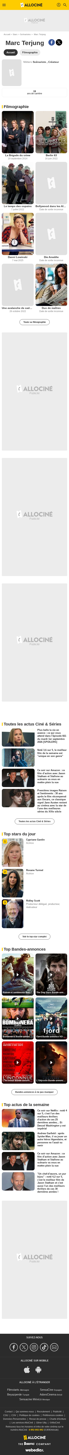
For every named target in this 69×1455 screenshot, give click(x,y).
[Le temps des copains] (18, 183)
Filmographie (16, 106)
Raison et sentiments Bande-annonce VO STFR (18, 992)
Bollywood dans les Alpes (51, 206)
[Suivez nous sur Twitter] (24, 1347)
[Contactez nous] (54, 1347)
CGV (13, 1415)
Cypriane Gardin (35, 839)
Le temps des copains (18, 206)
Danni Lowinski (17, 257)
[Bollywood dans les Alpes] (51, 183)
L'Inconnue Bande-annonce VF (18, 1080)
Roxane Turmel (34, 870)
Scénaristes (25, 34)
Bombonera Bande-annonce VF (18, 1036)
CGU (5, 1415)
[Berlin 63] (51, 132)
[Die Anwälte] (51, 234)
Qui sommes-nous (25, 1411)
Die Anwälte (51, 257)
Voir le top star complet (34, 936)
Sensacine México (30, 1399)
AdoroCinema (48, 1394)
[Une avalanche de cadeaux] (18, 285)
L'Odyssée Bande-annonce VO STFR (51, 1080)
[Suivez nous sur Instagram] (34, 1347)
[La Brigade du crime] (18, 132)
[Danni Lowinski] (18, 234)
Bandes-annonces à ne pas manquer (34, 1092)
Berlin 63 (51, 155)
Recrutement (43, 1411)
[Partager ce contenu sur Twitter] (59, 42)
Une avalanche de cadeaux (18, 308)
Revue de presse (37, 1419)
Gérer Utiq (41, 1422)
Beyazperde (14, 1394)
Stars (15, 34)
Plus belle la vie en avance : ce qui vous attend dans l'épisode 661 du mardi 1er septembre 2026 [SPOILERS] (51, 735)
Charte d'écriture (57, 1419)
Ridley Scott (33, 900)
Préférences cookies (53, 1415)
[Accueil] (31, 5)
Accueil (7, 34)
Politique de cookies (29, 1415)
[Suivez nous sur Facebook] (14, 1347)
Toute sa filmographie (34, 322)
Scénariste (40, 61)
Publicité (57, 1411)
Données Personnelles (14, 1419)
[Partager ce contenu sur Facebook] (51, 42)
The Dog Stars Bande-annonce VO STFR (51, 992)
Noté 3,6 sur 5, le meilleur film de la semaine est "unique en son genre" (52, 753)
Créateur (53, 61)
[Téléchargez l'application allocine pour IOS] (29, 1369)
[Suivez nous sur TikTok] (44, 1347)
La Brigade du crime (17, 155)
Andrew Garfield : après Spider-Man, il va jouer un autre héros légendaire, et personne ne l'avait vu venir (52, 1139)
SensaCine (46, 1389)
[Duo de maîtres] (51, 285)
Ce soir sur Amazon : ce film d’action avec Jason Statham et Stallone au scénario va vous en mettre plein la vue (51, 776)
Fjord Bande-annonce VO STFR (51, 1036)
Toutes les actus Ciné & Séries (35, 821)
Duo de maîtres (51, 308)
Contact (9, 1411)
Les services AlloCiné (22, 1422)
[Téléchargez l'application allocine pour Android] (40, 1369)
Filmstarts (13, 1389)
